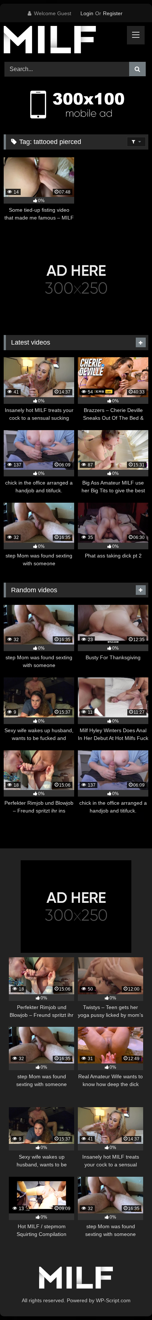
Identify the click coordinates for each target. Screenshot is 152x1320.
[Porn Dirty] (62, 41)
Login (86, 13)
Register (112, 13)
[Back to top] (129, 1298)
